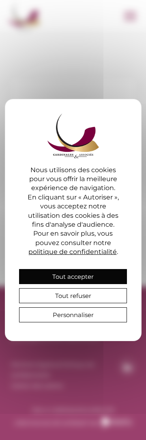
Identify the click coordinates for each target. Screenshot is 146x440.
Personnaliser (73, 315)
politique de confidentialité (72, 252)
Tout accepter (73, 276)
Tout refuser (73, 296)
